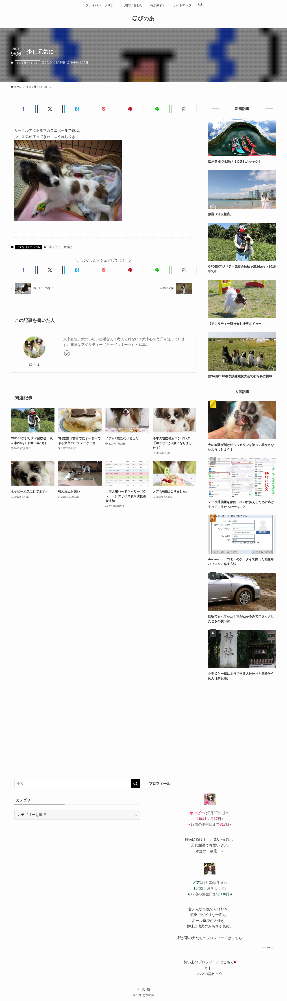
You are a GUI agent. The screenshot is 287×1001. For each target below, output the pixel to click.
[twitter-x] (143, 989)
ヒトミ (34, 364)
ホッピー (54, 247)
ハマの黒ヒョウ (209, 974)
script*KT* (268, 947)
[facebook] (138, 989)
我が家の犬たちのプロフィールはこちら (210, 938)
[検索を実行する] (135, 783)
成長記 (68, 247)
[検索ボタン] (200, 5)
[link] (67, 353)
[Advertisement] (242, 718)
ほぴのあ (143, 18)
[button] (23, 109)
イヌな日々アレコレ (27, 62)
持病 (188, 839)
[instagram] (149, 989)
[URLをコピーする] (184, 109)
